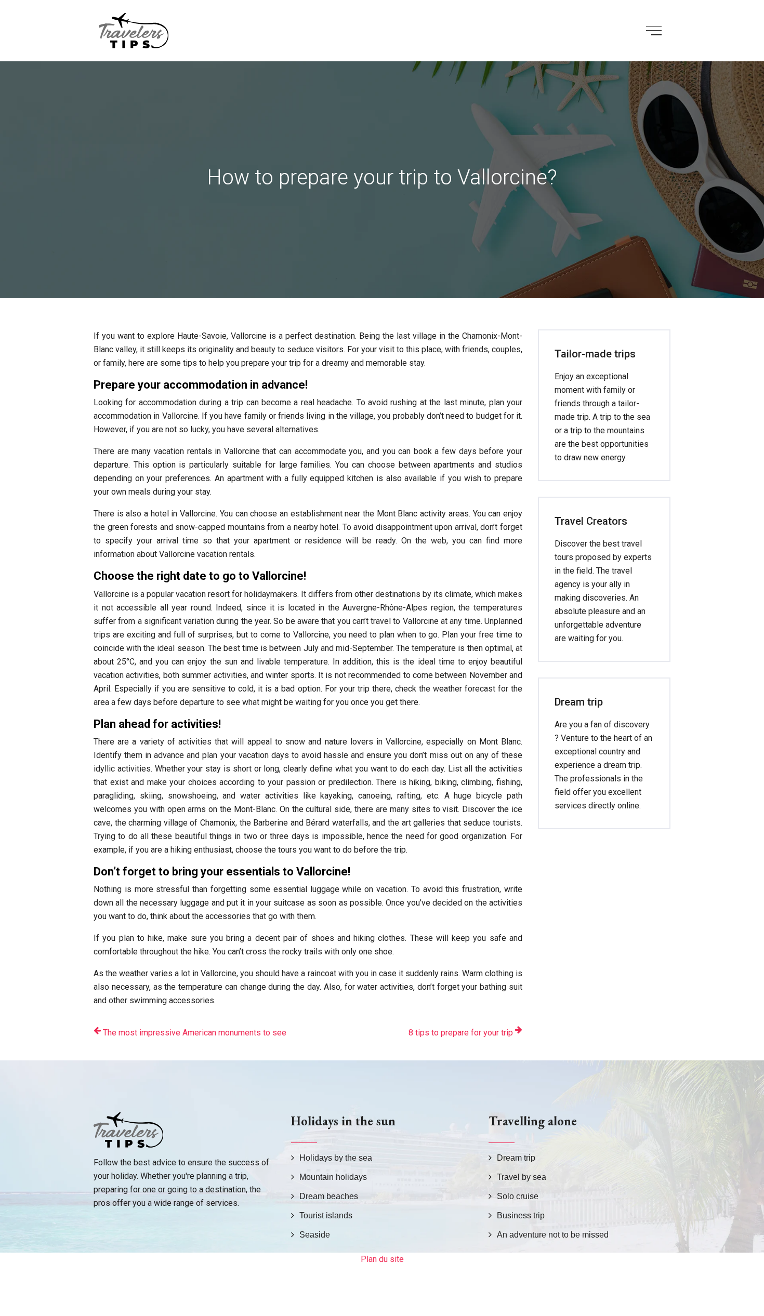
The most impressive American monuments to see (194, 1033)
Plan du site (382, 1259)
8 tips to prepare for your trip (461, 1033)
